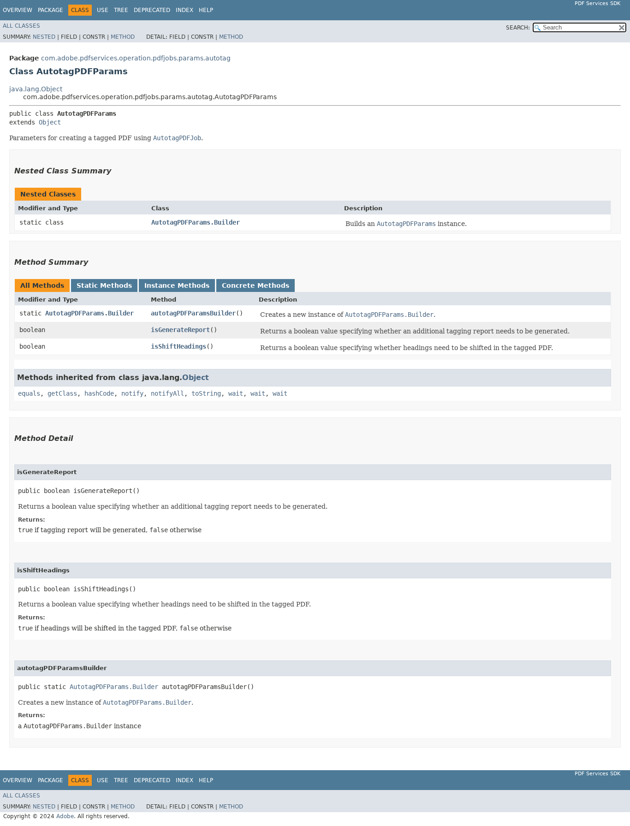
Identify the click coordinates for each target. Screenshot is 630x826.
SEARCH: (518, 27)
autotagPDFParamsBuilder (193, 313)
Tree (121, 10)
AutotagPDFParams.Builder (195, 222)
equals (29, 393)
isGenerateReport (180, 329)
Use (102, 10)
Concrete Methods (255, 285)
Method (123, 37)
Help (206, 10)
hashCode (99, 393)
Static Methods (104, 285)
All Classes (21, 26)
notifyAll (167, 393)
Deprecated (152, 10)
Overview (17, 10)
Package (50, 10)
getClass (62, 393)
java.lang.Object (35, 89)
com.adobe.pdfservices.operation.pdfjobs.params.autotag (136, 58)
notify (132, 393)
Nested (44, 37)
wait (235, 393)
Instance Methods (176, 285)
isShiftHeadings (178, 346)
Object (50, 122)
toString (206, 393)
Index (184, 10)
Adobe (65, 816)
